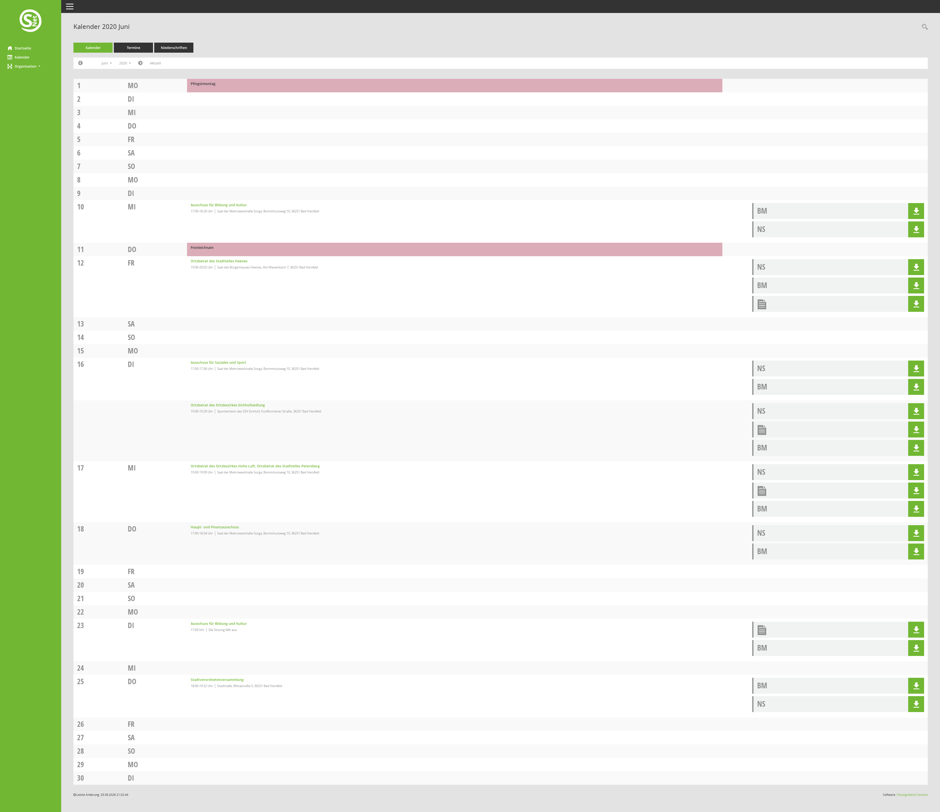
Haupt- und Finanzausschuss (215, 527)
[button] (30, 66)
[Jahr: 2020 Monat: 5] (80, 63)
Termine (133, 47)
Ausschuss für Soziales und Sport (218, 362)
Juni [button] (105, 63)
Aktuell (155, 63)
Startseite (23, 48)
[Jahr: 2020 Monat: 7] (140, 63)
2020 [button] (123, 63)
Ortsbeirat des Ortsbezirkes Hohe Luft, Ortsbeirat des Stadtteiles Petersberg (255, 466)
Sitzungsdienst (912, 795)
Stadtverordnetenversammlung (217, 679)
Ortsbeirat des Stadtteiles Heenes (219, 261)
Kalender (22, 57)
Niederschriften (174, 47)
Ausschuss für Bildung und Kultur (219, 205)
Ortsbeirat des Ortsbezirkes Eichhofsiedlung (228, 405)
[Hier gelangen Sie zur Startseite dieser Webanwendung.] (30, 21)
